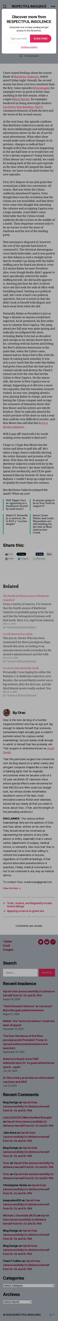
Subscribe (41, 38)
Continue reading (29, 47)
